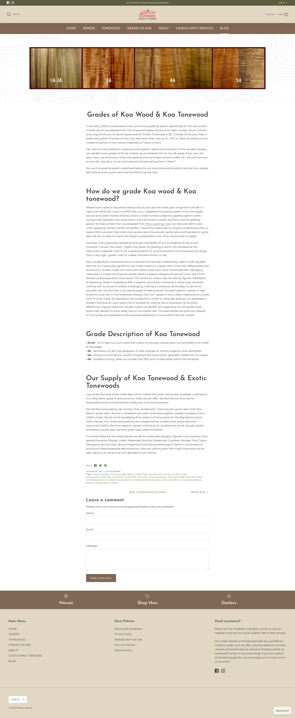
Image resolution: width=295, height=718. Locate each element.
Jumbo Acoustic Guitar (175, 474)
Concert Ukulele (100, 474)
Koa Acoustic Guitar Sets (98, 477)
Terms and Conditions (128, 628)
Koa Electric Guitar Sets (124, 477)
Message (91, 545)
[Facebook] (8, 2)
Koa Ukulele (109, 480)
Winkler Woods (24, 708)
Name (90, 513)
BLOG (224, 28)
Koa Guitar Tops (194, 477)
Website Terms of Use (128, 639)
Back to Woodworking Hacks (147, 492)
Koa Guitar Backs (158, 477)
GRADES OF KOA (139, 28)
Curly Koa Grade (117, 474)
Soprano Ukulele (94, 482)
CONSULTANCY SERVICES (194, 28)
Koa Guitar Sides (176, 477)
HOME (71, 28)
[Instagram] (13, 2)
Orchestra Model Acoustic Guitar (150, 480)
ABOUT (164, 28)
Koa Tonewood (94, 480)
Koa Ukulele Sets (124, 480)
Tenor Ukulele (111, 482)
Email (89, 529)
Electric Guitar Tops (137, 474)
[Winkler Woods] (147, 14)
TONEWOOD (111, 28)
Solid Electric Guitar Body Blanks (185, 480)
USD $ (281, 2)
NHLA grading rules (157, 223)
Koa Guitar (142, 477)
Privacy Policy (123, 634)
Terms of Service (124, 644)
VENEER (89, 28)
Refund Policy (123, 650)
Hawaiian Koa (155, 474)
